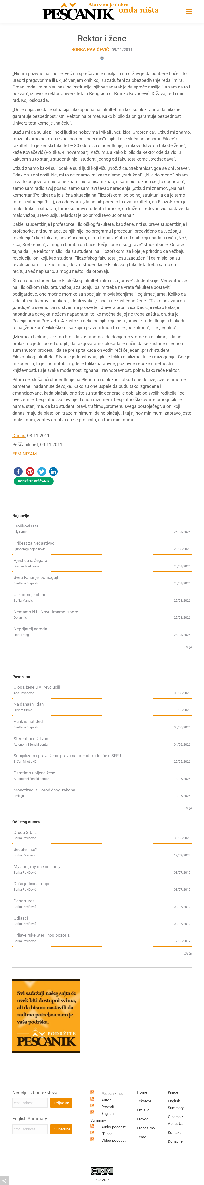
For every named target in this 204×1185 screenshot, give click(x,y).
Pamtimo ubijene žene (34, 772)
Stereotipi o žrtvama (33, 738)
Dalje (188, 647)
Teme (141, 1137)
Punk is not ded (28, 721)
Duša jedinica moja (31, 883)
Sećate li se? (25, 849)
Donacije (175, 1141)
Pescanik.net (112, 1093)
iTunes (107, 1134)
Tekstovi (144, 1101)
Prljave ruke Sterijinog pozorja (42, 935)
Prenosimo (146, 1128)
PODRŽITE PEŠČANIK (33, 481)
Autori (107, 1100)
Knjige (173, 1092)
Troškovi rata (26, 526)
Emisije (143, 1110)
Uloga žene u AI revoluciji (37, 687)
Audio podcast (114, 1127)
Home (142, 1092)
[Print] (102, 57)
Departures (24, 900)
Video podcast (114, 1140)
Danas (18, 435)
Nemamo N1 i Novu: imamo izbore (46, 611)
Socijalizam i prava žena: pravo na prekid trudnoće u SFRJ (67, 755)
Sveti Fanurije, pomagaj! (36, 577)
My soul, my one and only (37, 866)
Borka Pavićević (90, 49)
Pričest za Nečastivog (34, 543)
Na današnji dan (29, 704)
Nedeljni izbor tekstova (34, 1092)
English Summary (29, 1118)
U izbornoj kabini (29, 594)
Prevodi (108, 1107)
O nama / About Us (175, 1120)
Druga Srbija (25, 832)
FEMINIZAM (24, 453)
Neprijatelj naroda (30, 628)
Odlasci (21, 918)
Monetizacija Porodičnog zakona (44, 790)
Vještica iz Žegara (30, 560)
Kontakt (174, 1132)
